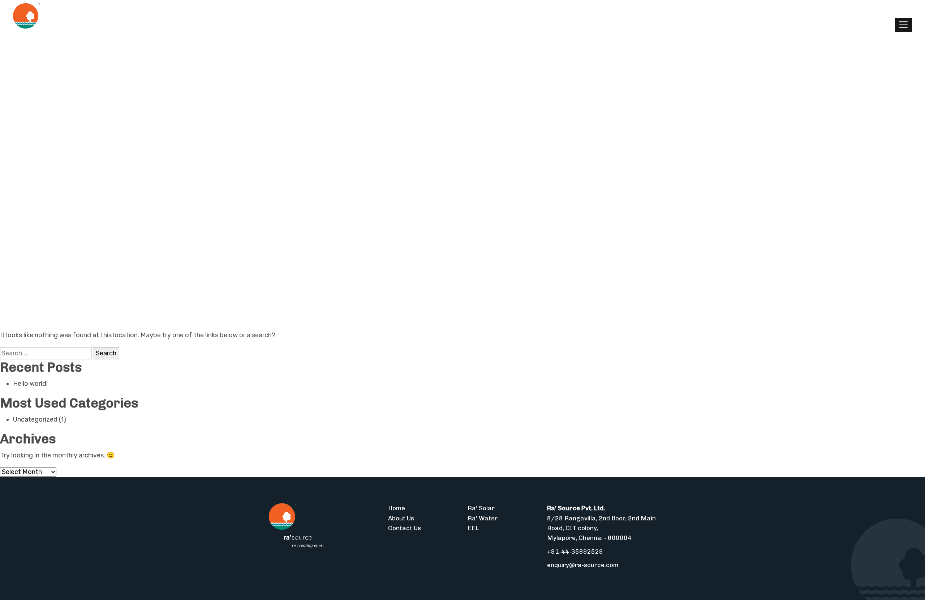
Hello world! (30, 384)
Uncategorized (35, 419)
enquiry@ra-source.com (583, 565)
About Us (401, 518)
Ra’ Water (483, 518)
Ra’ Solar (481, 508)
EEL (473, 528)
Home (396, 508)
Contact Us (404, 528)
